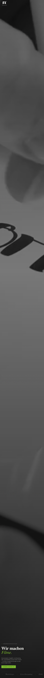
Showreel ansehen (7, 666)
